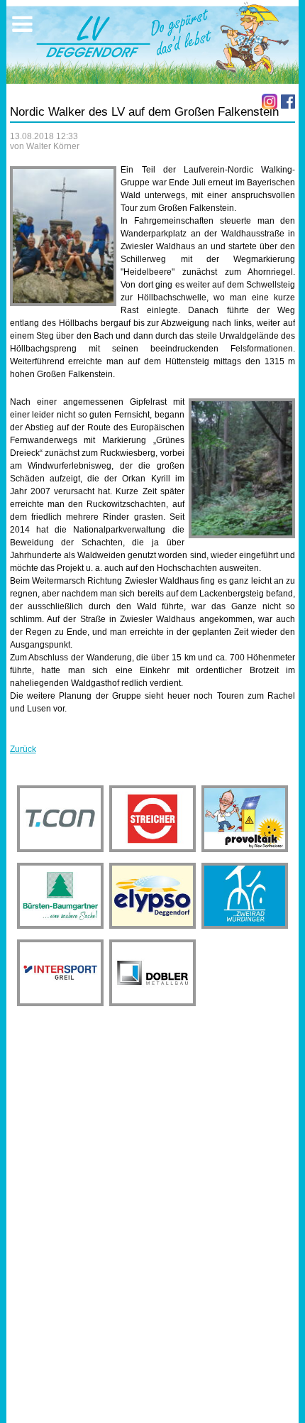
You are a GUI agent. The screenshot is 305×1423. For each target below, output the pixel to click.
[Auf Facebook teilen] (288, 101)
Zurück (23, 749)
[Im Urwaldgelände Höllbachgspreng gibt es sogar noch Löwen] (242, 468)
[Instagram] (269, 101)
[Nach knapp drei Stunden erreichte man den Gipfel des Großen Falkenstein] (63, 236)
